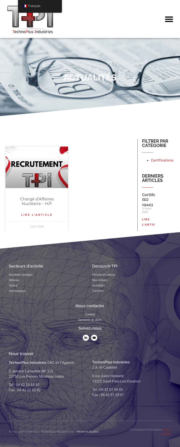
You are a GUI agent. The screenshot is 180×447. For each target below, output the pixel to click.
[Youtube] (94, 338)
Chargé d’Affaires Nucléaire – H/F (37, 201)
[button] (169, 19)
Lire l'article (36, 214)
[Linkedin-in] (86, 338)
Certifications (162, 160)
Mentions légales (88, 431)
